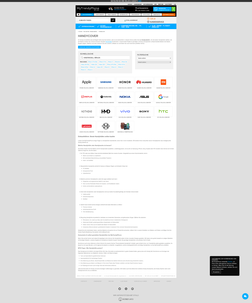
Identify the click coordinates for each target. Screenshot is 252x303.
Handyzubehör (100, 14)
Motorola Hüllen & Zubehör (106, 102)
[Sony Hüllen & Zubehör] (144, 111)
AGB (155, 4)
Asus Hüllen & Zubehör (144, 102)
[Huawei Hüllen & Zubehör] (144, 82)
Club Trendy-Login (143, 10)
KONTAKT (169, 281)
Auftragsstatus (142, 8)
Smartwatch (156, 14)
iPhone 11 (90, 69)
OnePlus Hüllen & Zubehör (86, 102)
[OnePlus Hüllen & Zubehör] (87, 97)
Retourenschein (148, 4)
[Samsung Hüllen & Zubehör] (106, 82)
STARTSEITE (84, 281)
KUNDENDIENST (98, 281)
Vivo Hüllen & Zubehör (125, 117)
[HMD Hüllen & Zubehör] (106, 111)
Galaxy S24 (100, 67)
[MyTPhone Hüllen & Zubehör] (106, 126)
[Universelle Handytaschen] (125, 126)
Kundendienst (138, 4)
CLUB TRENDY (168, 4)
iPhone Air (117, 61)
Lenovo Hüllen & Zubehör (86, 132)
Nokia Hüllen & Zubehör (125, 102)
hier (139, 1)
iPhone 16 (92, 67)
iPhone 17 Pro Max (92, 61)
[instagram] (132, 289)
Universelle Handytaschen (125, 132)
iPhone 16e (124, 61)
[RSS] (126, 289)
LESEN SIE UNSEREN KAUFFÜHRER (89, 47)
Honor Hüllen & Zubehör (125, 88)
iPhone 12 (83, 69)
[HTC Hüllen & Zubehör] (163, 111)
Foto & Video (146, 14)
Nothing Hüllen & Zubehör (86, 117)
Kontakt (130, 4)
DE (175, 4)
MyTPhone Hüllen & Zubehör (106, 132)
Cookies (230, 261)
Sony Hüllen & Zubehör (144, 117)
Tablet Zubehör (112, 14)
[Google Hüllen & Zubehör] (163, 97)
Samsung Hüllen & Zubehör (105, 88)
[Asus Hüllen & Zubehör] (144, 97)
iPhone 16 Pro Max (111, 64)
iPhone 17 (110, 61)
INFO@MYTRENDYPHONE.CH (168, 276)
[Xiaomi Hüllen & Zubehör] (163, 82)
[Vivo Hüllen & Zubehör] (125, 111)
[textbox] (96, 20)
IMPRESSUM (157, 281)
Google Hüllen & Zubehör (163, 102)
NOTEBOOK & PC (124, 14)
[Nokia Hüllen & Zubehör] (125, 97)
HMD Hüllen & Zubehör (106, 117)
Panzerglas (109, 41)
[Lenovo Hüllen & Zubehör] (87, 126)
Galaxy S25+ (102, 64)
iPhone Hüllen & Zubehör (87, 88)
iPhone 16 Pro (121, 64)
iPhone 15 (107, 67)
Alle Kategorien (87, 14)
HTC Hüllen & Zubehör (163, 117)
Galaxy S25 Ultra (85, 64)
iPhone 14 (113, 67)
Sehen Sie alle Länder (140, 281)
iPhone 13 (120, 67)
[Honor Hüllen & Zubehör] (125, 82)
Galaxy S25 (94, 64)
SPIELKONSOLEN (135, 14)
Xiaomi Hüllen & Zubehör (163, 88)
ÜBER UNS (160, 4)
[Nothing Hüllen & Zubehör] (87, 111)
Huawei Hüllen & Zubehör (144, 88)
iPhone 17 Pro (102, 61)
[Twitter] (119, 289)
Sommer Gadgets (169, 14)
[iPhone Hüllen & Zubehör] (87, 82)
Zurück (80, 31)
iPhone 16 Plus (84, 67)
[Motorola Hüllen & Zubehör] (106, 97)
